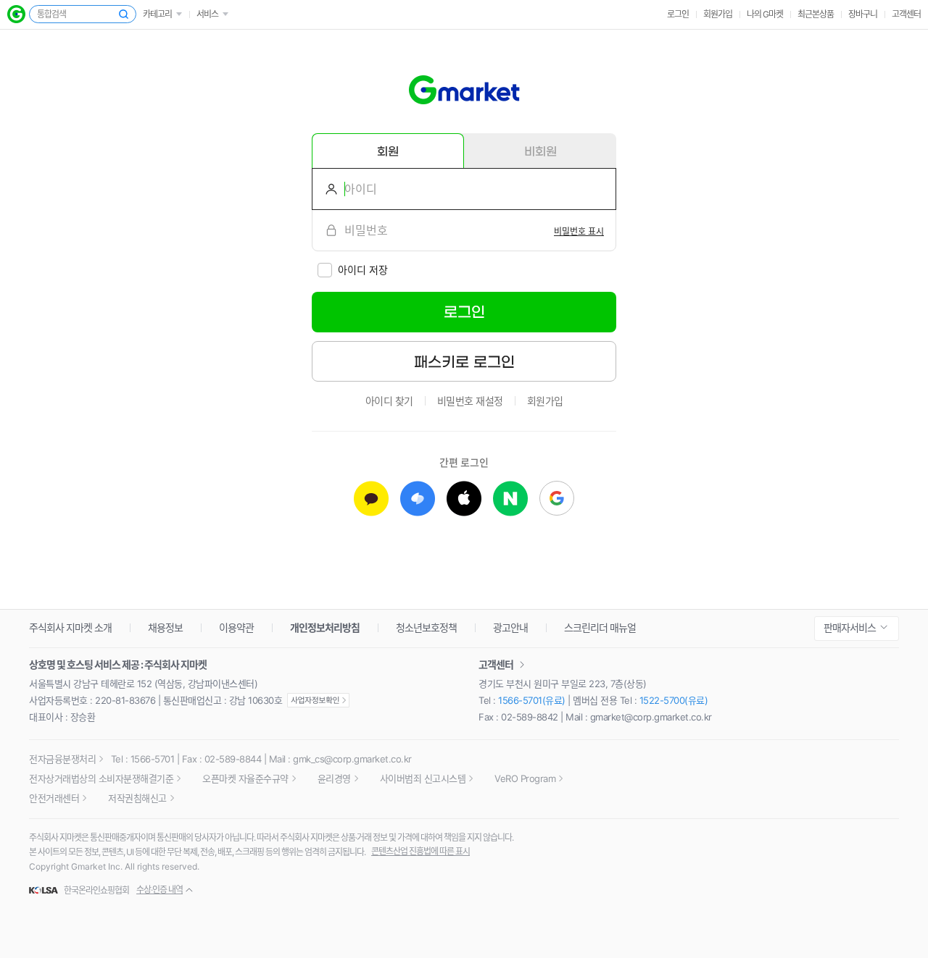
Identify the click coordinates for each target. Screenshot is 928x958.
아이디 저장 (363, 270)
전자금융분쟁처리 (62, 759)
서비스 (207, 14)
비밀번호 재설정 (470, 401)
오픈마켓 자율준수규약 (245, 778)
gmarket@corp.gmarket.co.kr (651, 717)
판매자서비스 (850, 627)
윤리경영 (334, 778)
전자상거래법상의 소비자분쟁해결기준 (101, 778)
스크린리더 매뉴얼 (600, 627)
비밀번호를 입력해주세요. (325, 230)
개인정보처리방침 (325, 627)
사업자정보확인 (318, 700)
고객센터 (906, 14)
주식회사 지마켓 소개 (70, 627)
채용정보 (165, 627)
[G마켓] (16, 14)
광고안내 (510, 627)
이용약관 (236, 627)
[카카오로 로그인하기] (371, 498)
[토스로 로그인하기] (417, 498)
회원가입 (717, 14)
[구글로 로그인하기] (556, 498)
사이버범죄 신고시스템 (423, 778)
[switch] (579, 230)
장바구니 (862, 14)
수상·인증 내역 (159, 889)
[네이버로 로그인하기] (510, 498)
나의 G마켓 (765, 14)
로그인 (678, 14)
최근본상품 (816, 14)
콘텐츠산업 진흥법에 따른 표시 (420, 851)
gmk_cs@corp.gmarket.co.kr (352, 759)
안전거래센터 (54, 798)
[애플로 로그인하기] (464, 498)
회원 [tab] (388, 151)
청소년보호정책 (426, 627)
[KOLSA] (45, 890)
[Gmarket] (464, 89)
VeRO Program (524, 778)
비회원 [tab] (540, 151)
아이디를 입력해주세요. (325, 189)
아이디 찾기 (389, 401)
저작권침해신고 (137, 798)
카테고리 (157, 14)
